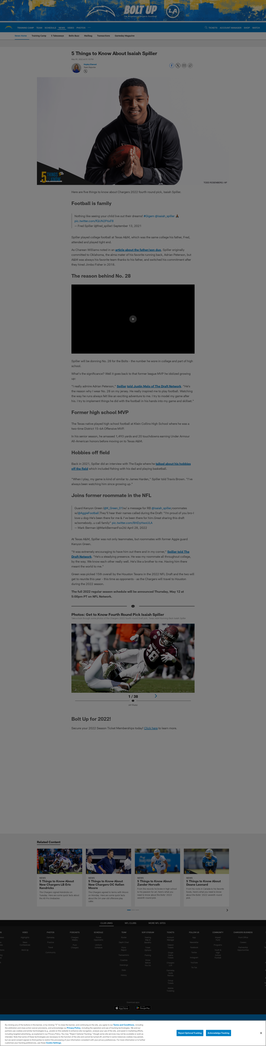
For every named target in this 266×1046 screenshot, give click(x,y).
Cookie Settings (53, 1043)
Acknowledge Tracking (218, 1033)
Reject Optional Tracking (190, 1033)
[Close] (261, 1033)
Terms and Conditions (123, 1025)
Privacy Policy (74, 1028)
